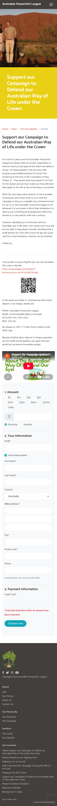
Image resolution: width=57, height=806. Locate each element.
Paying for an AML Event (14, 773)
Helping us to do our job (14, 762)
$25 (29, 397)
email (14, 799)
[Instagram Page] (12, 672)
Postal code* (11, 549)
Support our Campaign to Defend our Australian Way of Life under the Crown (27, 778)
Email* (8, 441)
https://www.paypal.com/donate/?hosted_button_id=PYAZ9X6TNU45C (20, 271)
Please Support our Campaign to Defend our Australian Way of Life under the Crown (23, 752)
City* (7, 535)
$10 (18, 397)
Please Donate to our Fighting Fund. (19, 758)
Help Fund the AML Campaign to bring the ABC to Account (26, 767)
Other (11, 407)
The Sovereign (9, 721)
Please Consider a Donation (15, 784)
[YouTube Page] (17, 672)
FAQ (4, 692)
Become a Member (11, 788)
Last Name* (10, 475)
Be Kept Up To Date (12, 792)
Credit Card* (10, 594)
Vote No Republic (28, 129)
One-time (12, 424)
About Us (6, 700)
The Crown (7, 734)
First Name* (10, 461)
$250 (22, 402)
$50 (39, 397)
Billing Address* (12, 504)
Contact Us (7, 704)
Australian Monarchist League (21, 4)
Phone (8, 563)
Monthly (28, 424)
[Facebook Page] (3, 672)
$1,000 (46, 402)
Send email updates (17, 455)
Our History (7, 696)
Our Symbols (8, 738)
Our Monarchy (9, 717)
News (14, 129)
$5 (9, 397)
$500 (33, 402)
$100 (10, 402)
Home (5, 129)
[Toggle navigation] (51, 4)
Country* (9, 490)
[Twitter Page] (7, 672)
